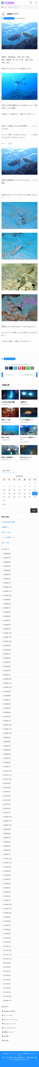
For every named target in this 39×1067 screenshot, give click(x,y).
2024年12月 (8, 633)
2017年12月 (8, 950)
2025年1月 (7, 629)
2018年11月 (8, 909)
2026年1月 (7, 583)
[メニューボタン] (36, 2)
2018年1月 (7, 946)
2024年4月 (7, 666)
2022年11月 (8, 729)
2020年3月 (7, 850)
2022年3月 (7, 762)
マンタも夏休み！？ (8, 537)
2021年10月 (8, 779)
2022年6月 (7, 750)
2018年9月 (7, 917)
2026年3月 (7, 574)
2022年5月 (7, 754)
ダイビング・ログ (9, 18)
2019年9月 (7, 871)
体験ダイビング (9, 1032)
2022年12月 (8, 725)
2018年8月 (7, 921)
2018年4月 (7, 938)
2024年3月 (7, 671)
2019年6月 (7, 884)
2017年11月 (8, 955)
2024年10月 (8, 641)
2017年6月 (7, 975)
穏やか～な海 (6, 532)
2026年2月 (7, 579)
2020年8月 (7, 833)
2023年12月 (8, 679)
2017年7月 (7, 971)
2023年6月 (7, 704)
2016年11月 (8, 1000)
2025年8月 (7, 604)
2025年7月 (7, 608)
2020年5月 (7, 842)
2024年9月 (7, 645)
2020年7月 (7, 838)
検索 (33, 510)
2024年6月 (7, 658)
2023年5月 (7, 708)
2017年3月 (7, 988)
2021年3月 (7, 808)
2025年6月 (7, 612)
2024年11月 (8, 637)
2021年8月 (7, 787)
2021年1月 (7, 813)
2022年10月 (8, 733)
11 (9, 490)
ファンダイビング (10, 1028)
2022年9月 (7, 737)
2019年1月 (7, 900)
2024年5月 (7, 662)
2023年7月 (7, 700)
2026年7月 (7, 558)
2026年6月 (7, 562)
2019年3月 (7, 896)
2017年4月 (7, 984)
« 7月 (3, 504)
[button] (6, 368)
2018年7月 (7, 925)
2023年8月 (7, 696)
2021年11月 (8, 775)
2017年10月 (8, 959)
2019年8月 (7, 875)
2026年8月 (7, 554)
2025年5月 (7, 616)
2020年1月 (7, 854)
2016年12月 (8, 996)
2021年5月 (7, 800)
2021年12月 (8, 771)
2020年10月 (8, 825)
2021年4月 (7, 804)
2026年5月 (7, 566)
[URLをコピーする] (32, 368)
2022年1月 (7, 767)
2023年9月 (7, 691)
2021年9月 (7, 783)
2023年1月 (7, 721)
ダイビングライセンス (11, 1019)
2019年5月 (7, 888)
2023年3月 (7, 717)
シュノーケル (8, 1015)
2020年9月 (7, 829)
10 (4, 490)
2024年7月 (7, 654)
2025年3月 (7, 625)
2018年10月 (8, 913)
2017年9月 (7, 963)
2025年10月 (8, 595)
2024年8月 (7, 650)
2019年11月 (8, 863)
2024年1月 (7, 675)
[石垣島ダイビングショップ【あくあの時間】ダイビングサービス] (8, 2)
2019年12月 (8, 859)
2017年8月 (7, 967)
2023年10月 (8, 687)
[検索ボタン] (31, 2)
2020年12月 (8, 817)
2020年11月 (8, 821)
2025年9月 (7, 600)
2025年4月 (7, 620)
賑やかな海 (5, 543)
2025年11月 (8, 591)
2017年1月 (7, 992)
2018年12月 (8, 904)
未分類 (6, 1036)
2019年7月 (7, 879)
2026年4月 (7, 570)
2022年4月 (7, 758)
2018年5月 (7, 934)
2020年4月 (7, 846)
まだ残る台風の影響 (8, 522)
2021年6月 (7, 796)
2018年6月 (7, 929)
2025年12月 (8, 587)
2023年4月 (7, 712)
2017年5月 (7, 980)
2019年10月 (8, 867)
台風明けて (5, 527)
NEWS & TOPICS (9, 1011)
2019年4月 (7, 892)
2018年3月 (7, 942)
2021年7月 (7, 792)
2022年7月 (7, 746)
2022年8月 (7, 742)
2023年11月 (8, 683)
